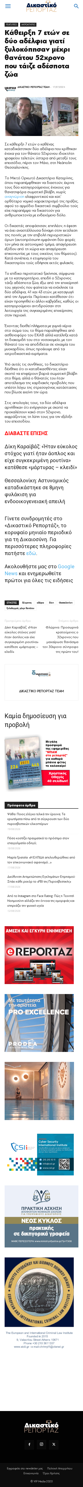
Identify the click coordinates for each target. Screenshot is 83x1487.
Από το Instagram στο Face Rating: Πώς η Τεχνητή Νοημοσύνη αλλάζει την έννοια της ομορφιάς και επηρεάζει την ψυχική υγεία (40, 900)
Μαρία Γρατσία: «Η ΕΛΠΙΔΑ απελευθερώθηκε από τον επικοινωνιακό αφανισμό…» (41, 860)
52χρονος (27, 602)
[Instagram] (41, 1444)
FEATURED (11, 24)
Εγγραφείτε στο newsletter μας (25, 1468)
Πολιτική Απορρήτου (59, 1468)
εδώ (31, 553)
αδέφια (40, 602)
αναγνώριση (14, 196)
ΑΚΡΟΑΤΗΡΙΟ (28, 24)
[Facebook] (29, 1444)
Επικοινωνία (31, 1473)
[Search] (76, 6)
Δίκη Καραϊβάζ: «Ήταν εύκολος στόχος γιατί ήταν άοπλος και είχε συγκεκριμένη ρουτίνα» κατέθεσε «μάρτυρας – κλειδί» (22, 639)
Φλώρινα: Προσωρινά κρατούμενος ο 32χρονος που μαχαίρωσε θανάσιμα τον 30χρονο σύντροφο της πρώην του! (60, 639)
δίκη (51, 602)
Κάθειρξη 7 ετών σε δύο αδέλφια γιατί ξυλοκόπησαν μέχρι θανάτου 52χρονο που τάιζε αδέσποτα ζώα (37, 53)
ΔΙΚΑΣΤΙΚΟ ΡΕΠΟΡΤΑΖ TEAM (34, 87)
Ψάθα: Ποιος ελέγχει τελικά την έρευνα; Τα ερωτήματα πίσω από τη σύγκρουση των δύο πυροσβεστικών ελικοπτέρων (38, 819)
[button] (7, 6)
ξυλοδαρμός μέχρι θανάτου (20, 608)
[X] (53, 1444)
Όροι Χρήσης (51, 1473)
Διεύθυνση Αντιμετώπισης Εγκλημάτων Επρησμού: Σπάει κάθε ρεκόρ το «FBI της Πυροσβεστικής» (41, 879)
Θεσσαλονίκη (66, 602)
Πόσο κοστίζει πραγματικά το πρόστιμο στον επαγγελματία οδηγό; (38, 841)
